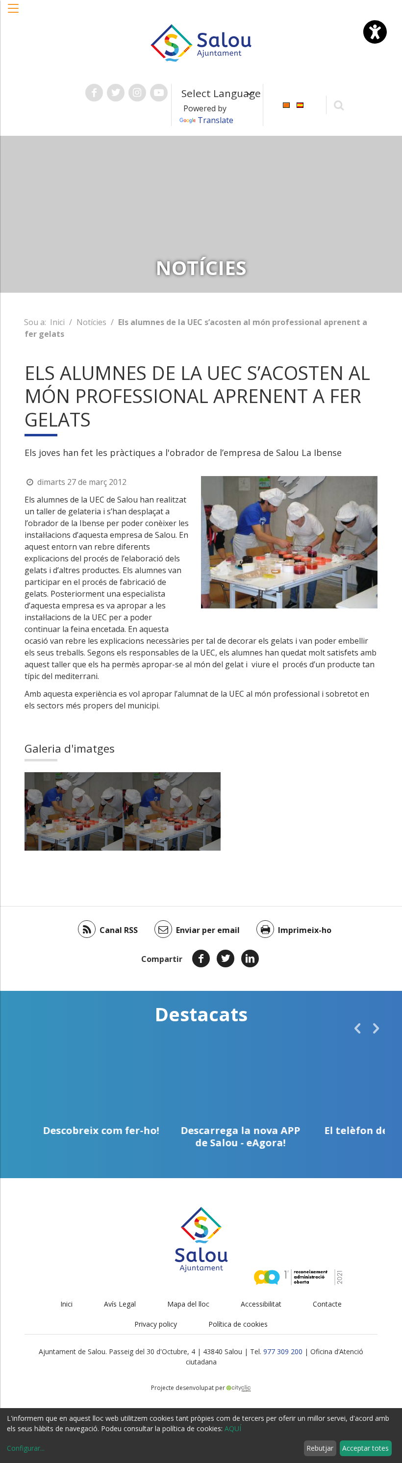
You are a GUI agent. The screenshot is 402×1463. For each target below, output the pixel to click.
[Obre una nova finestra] (94, 92)
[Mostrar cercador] (339, 105)
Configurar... (26, 1448)
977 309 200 (282, 1351)
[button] (14, 13)
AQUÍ (233, 1428)
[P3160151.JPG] (74, 811)
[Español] (300, 104)
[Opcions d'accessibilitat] (375, 32)
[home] (201, 42)
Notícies (91, 322)
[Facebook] (201, 958)
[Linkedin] (250, 958)
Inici (57, 322)
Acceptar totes (365, 1448)
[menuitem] (286, 104)
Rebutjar (319, 1448)
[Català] (286, 104)
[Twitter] (225, 958)
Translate (215, 120)
